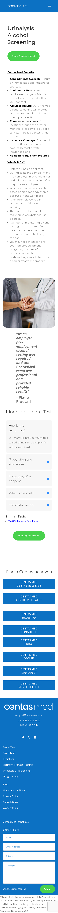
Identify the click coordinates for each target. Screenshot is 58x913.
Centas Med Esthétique (16, 821)
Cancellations (10, 802)
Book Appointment (23, 56)
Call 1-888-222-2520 (29, 720)
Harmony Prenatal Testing (18, 764)
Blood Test (9, 747)
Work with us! (10, 808)
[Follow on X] (29, 737)
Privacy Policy (10, 796)
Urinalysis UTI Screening (16, 770)
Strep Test (9, 753)
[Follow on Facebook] (23, 737)
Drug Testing (10, 776)
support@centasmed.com (29, 715)
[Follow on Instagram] (35, 737)
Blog (5, 784)
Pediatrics (8, 759)
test (18, 86)
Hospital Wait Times (14, 790)
